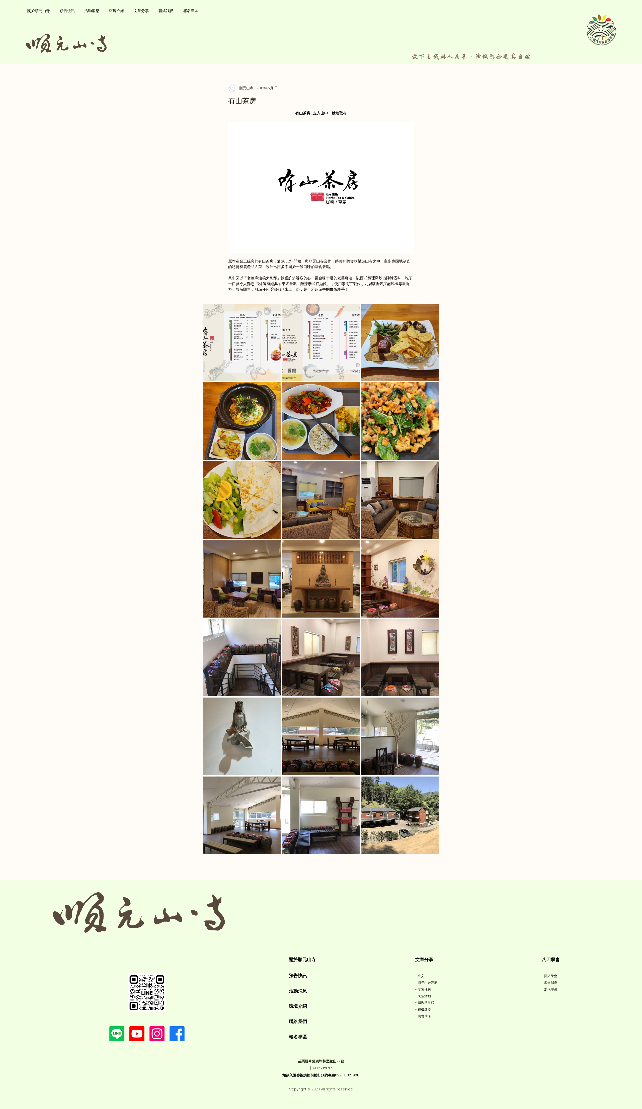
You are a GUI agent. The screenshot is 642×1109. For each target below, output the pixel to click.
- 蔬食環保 (423, 1016)
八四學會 (551, 959)
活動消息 (298, 991)
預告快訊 (298, 975)
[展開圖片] (242, 342)
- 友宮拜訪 (423, 989)
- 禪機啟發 (423, 1009)
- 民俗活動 (423, 996)
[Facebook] (177, 1033)
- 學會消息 (549, 982)
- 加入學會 (549, 989)
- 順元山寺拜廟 (426, 982)
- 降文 (419, 976)
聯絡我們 (298, 1021)
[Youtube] (136, 1033)
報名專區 (298, 1037)
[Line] (116, 1033)
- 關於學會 (549, 976)
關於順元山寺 (302, 959)
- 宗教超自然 (424, 1002)
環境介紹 (298, 1006)
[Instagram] (157, 1033)
